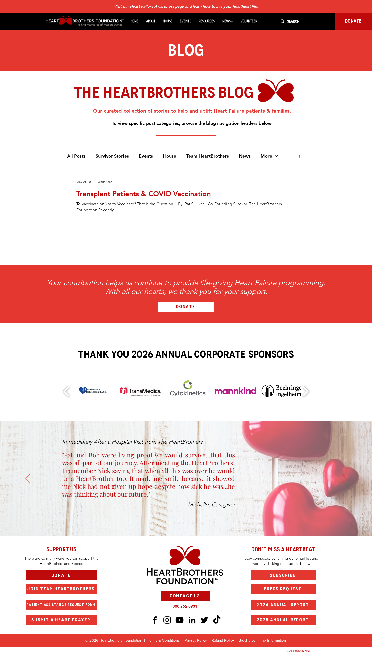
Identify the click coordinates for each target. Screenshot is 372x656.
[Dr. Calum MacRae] (174, 523)
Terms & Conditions (163, 640)
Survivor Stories (112, 156)
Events (146, 156)
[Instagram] (167, 620)
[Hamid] (202, 523)
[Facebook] (155, 620)
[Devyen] (193, 523)
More (266, 156)
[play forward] (305, 391)
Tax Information (273, 640)
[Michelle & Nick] (170, 523)
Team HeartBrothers (207, 156)
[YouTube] (179, 620)
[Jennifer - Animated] (188, 523)
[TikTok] (217, 620)
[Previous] (27, 478)
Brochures (247, 640)
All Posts (76, 156)
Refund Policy (223, 640)
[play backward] (66, 391)
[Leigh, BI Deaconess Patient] (183, 523)
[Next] (344, 478)
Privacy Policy (196, 640)
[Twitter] (204, 620)
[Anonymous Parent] (179, 523)
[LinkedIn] (192, 620)
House (169, 156)
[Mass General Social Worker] (197, 523)
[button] (150, 21)
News (245, 156)
